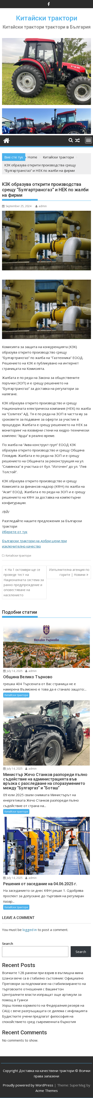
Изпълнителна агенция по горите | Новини (69, 572)
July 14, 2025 (14, 671)
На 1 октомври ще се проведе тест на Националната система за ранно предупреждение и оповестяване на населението (24, 582)
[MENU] (88, 140)
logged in (30, 929)
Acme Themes (46, 1090)
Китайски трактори (46, 18)
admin (43, 206)
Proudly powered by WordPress (28, 1085)
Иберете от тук (14, 531)
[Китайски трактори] (46, 132)
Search (7, 943)
